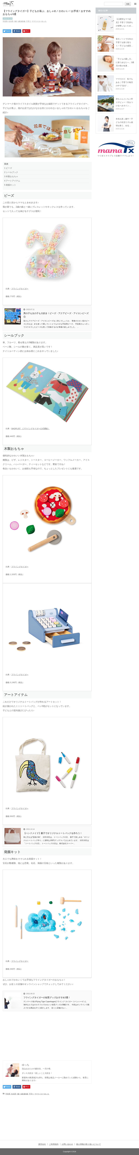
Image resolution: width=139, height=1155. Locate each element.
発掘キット (10, 185)
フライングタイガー (19, 289)
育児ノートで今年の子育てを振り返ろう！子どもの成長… (124, 42)
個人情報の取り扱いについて (88, 1144)
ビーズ (8, 168)
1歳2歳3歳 (21, 21)
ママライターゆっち (39, 21)
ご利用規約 (54, 1144)
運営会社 (42, 1144)
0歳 (15, 21)
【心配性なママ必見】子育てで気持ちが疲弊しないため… (124, 22)
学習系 (5, 21)
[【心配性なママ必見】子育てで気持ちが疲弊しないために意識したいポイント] (106, 24)
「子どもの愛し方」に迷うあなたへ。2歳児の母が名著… (125, 62)
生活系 (10, 21)
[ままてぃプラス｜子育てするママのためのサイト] (8, 4)
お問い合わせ (67, 1144)
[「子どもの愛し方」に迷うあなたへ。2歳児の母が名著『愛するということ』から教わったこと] (106, 63)
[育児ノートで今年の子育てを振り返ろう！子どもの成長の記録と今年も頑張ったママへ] (106, 43)
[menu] (135, 4)
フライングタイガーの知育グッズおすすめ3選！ (46, 997)
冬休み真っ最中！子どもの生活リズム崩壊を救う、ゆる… (124, 122)
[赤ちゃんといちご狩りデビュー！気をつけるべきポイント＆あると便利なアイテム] (106, 103)
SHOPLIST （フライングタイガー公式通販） (30, 428)
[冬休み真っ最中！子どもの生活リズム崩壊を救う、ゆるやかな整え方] (106, 123)
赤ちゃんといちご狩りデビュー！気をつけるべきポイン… (124, 102)
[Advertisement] (47, 1034)
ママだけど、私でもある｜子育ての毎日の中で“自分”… (124, 82)
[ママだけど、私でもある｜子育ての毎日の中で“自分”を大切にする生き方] (106, 83)
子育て (28, 21)
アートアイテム (12, 181)
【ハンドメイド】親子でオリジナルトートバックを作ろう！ (52, 833)
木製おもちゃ (11, 176)
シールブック (11, 172)
